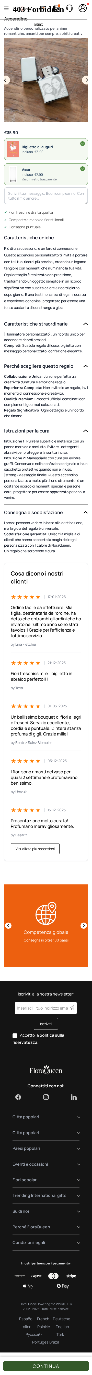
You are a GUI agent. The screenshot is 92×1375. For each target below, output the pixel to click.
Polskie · (44, 1326)
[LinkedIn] (74, 1097)
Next (86, 80)
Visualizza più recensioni (35, 848)
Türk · (60, 1334)
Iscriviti (46, 1023)
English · (63, 1326)
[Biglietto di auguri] (82, 143)
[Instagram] (46, 1097)
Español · (27, 1319)
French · (44, 1319)
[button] (46, 174)
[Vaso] (82, 168)
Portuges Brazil (45, 1342)
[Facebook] (18, 1097)
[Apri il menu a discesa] (75, 1117)
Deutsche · (62, 1319)
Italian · (26, 1326)
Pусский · (34, 1334)
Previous (5, 80)
